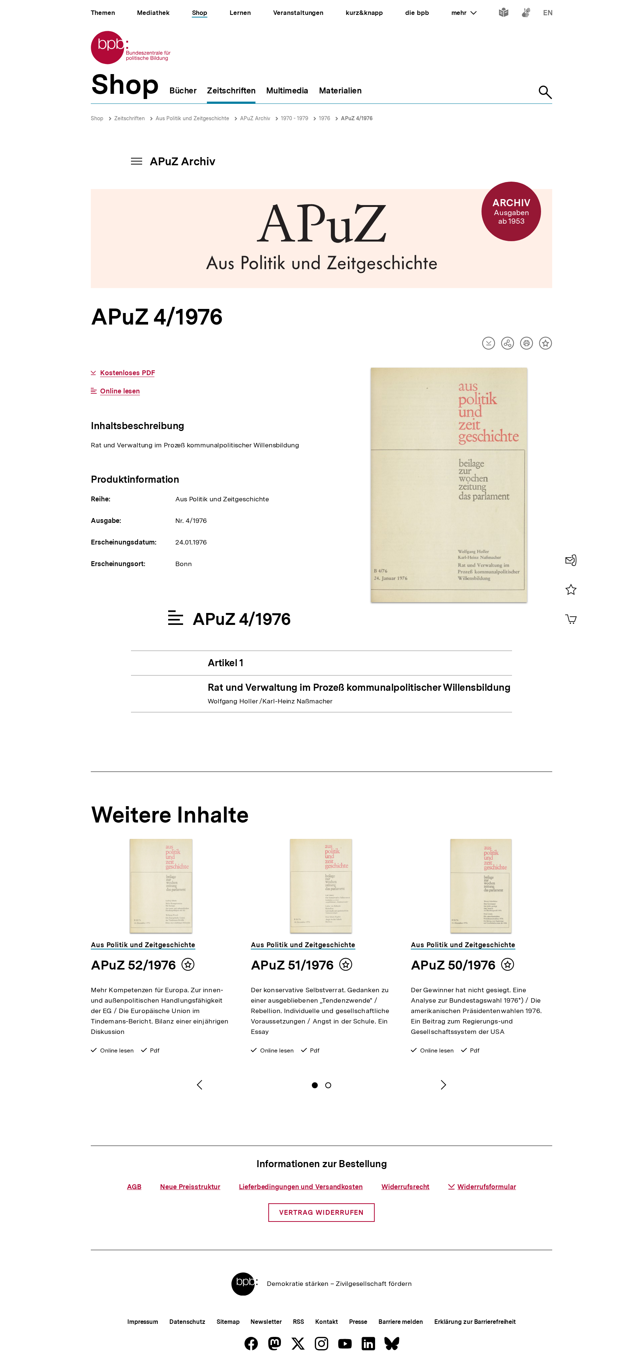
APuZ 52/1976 (133, 965)
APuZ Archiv (255, 118)
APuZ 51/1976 (292, 965)
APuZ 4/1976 (356, 118)
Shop (97, 118)
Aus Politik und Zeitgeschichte (192, 118)
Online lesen (120, 391)
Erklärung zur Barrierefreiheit (475, 1321)
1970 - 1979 (294, 118)
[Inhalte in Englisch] (548, 14)
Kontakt (326, 1321)
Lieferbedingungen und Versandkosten (301, 1187)
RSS (298, 1321)
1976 (324, 118)
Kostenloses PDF (127, 373)
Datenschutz (187, 1321)
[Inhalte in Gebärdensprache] (526, 14)
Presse (358, 1321)
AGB (134, 1187)
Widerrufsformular (486, 1187)
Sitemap (228, 1321)
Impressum (142, 1321)
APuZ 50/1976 (453, 965)
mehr (464, 12)
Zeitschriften (129, 118)
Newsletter (265, 1321)
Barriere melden (400, 1321)
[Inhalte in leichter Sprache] (503, 14)
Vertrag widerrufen (321, 1212)
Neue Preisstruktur (190, 1187)
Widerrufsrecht (405, 1187)
